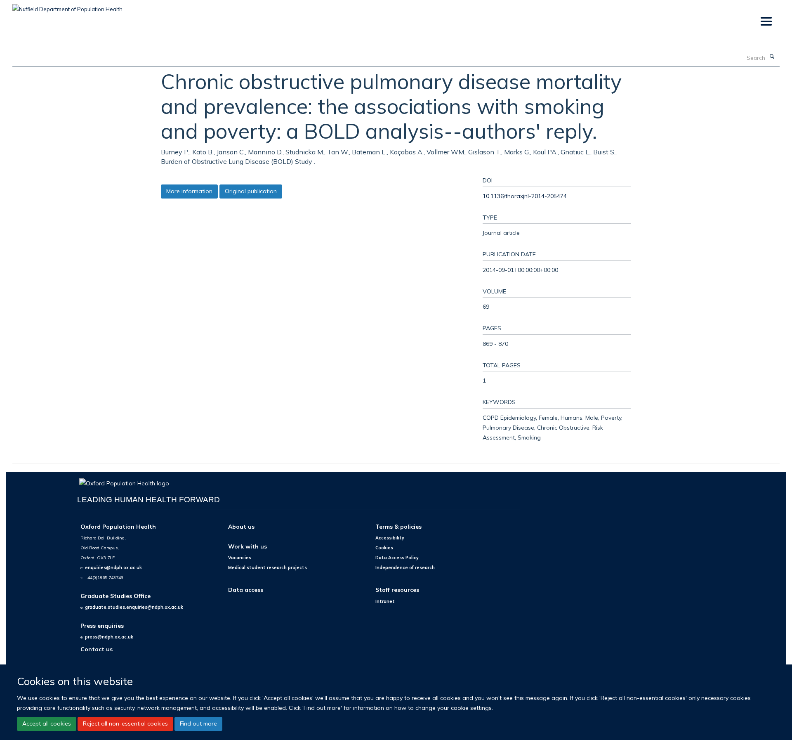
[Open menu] (766, 21)
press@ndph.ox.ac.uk (109, 637)
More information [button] (189, 191)
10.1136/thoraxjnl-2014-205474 (525, 195)
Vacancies (239, 557)
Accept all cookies (46, 723)
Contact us (96, 649)
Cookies (384, 548)
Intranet (385, 601)
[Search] (771, 56)
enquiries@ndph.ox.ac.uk (113, 567)
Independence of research (405, 567)
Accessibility (389, 538)
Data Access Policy (397, 557)
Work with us (247, 546)
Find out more (198, 723)
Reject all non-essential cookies (125, 723)
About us (241, 526)
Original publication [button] (251, 191)
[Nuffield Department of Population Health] (67, 6)
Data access (245, 589)
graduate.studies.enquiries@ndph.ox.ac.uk (134, 607)
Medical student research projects (267, 567)
